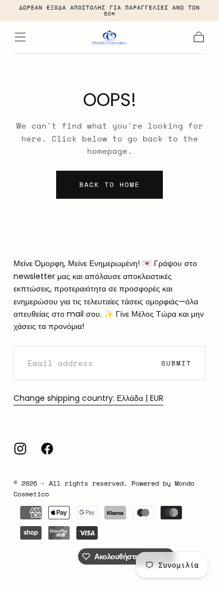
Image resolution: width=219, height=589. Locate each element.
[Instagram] (20, 448)
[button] (20, 37)
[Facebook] (47, 448)
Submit (176, 363)
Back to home (109, 184)
